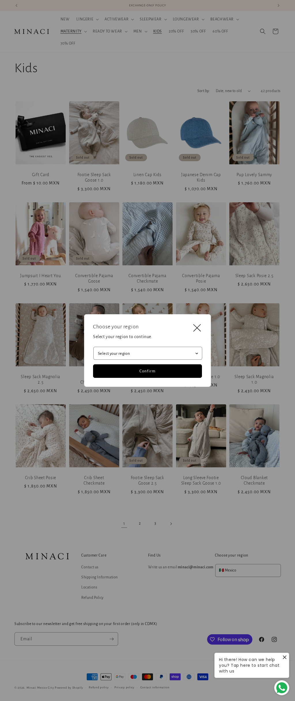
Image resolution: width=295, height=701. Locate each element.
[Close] (197, 328)
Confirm (147, 371)
